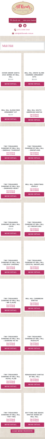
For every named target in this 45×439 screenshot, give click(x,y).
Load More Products (22, 431)
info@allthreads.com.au (24, 33)
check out (16, 20)
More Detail (10, 84)
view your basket (29, 20)
